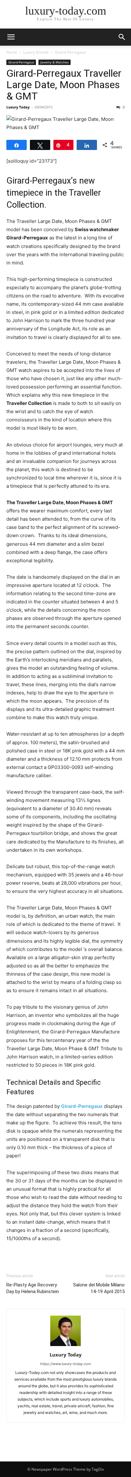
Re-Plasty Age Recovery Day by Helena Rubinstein (32, 1288)
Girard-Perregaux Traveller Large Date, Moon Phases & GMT (63, 84)
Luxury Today (18, 107)
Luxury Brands (36, 52)
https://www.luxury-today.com (65, 1364)
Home (11, 52)
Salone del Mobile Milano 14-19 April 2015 (99, 1288)
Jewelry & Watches (54, 62)
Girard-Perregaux (70, 52)
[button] (11, 37)
